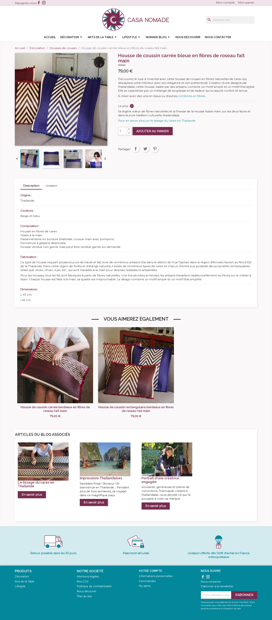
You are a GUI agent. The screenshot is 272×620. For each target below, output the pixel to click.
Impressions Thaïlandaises (101, 478)
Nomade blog (158, 37)
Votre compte (150, 571)
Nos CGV (82, 581)
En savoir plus (32, 494)
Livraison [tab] (51, 185)
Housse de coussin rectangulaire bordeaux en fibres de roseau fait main (136, 409)
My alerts (145, 586)
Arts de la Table (24, 581)
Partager (135, 148)
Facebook (39, 2)
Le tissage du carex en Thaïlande (36, 484)
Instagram (44, 2)
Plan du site (84, 596)
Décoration (71, 37)
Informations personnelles (155, 576)
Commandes (147, 581)
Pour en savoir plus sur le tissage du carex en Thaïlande (156, 120)
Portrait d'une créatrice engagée (160, 480)
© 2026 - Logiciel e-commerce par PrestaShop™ (136, 615)
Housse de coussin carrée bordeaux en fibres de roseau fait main (55, 409)
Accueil (50, 37)
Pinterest (155, 148)
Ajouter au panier (152, 131)
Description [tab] (31, 185)
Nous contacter (218, 37)
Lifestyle (131, 37)
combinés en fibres (191, 96)
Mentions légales (88, 576)
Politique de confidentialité (94, 586)
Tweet (145, 148)
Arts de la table (103, 37)
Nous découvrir (187, 37)
